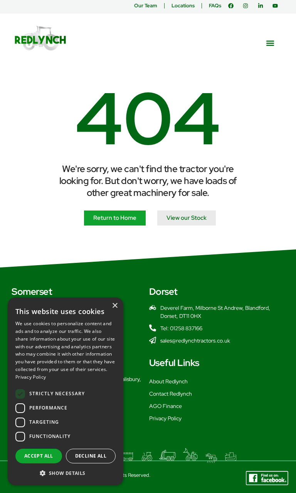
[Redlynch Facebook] (232, 5)
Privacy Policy (165, 418)
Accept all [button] (38, 456)
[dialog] (65, 391)
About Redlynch (168, 381)
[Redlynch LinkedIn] (262, 5)
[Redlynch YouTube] (276, 5)
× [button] (115, 306)
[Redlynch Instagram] (247, 5)
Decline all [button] (90, 456)
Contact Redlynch (170, 393)
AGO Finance (165, 406)
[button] (270, 43)
